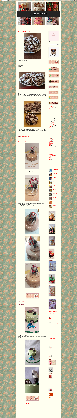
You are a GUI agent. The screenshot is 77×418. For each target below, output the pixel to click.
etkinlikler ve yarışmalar (52, 125)
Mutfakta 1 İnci (51, 318)
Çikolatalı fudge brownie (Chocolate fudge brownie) (55, 186)
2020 (50, 328)
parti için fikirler (51, 143)
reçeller (50, 144)
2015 (50, 348)
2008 (50, 356)
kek (49, 316)
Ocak (50, 347)
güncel (50, 127)
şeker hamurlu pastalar (30, 301)
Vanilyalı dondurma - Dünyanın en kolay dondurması (55, 206)
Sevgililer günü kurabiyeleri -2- (54, 197)
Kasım (51, 335)
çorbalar (50, 121)
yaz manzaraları (51, 160)
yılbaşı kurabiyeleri (51, 163)
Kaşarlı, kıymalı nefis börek (55, 181)
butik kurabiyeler (51, 115)
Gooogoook (50, 321)
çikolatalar (50, 119)
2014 (50, 349)
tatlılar (50, 157)
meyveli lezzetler (51, 137)
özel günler (50, 141)
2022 (50, 326)
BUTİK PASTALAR (20, 27)
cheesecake (50, 117)
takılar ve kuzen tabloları (52, 155)
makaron (50, 135)
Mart (50, 345)
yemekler (50, 161)
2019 (50, 329)
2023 (50, 325)
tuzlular (50, 159)
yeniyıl (50, 162)
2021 (50, 327)
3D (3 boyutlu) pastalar (52, 107)
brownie (50, 114)
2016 (50, 333)
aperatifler (50, 108)
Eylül (50, 340)
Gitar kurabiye (54, 177)
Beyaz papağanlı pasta (22, 305)
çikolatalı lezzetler (22, 137)
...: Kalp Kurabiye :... (52, 313)
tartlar (50, 156)
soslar (50, 147)
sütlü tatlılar (50, 149)
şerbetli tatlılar (51, 154)
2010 (50, 354)
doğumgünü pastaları (25, 301)
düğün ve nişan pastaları (52, 124)
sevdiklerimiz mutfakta (51, 146)
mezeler (50, 138)
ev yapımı (50, 126)
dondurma (50, 123)
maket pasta (50, 136)
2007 (50, 357)
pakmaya (50, 142)
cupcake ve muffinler (51, 118)
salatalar (50, 145)
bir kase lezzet (51, 310)
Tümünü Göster (57, 323)
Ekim (50, 339)
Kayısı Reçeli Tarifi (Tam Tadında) (53, 311)
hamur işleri (50, 128)
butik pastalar (21, 301)
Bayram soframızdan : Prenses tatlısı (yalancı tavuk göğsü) (55, 194)
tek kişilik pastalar (51, 158)
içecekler (50, 129)
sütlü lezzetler (50, 148)
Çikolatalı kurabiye (55, 173)
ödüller (50, 140)
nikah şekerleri (51, 139)
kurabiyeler (25, 137)
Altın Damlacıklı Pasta (51, 319)
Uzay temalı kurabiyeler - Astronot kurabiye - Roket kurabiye (55, 170)
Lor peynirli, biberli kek (55, 201)
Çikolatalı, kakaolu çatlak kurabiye (24, 31)
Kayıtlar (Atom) (21, 408)
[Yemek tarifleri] (51, 395)
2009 (50, 355)
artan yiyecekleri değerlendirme (52, 109)
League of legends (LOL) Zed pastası (24, 141)
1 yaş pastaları (50, 106)
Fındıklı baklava (54, 189)
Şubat (51, 346)
